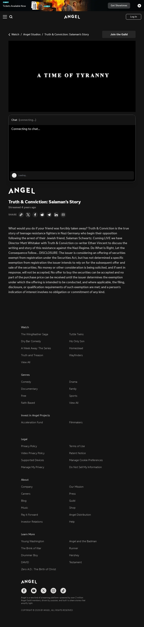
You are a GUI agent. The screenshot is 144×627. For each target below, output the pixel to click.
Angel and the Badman (83, 541)
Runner (73, 548)
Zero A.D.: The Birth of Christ (38, 569)
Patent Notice (77, 453)
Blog (24, 500)
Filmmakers (76, 422)
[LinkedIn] (56, 215)
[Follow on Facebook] (24, 590)
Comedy (26, 381)
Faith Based (28, 402)
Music (24, 507)
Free (23, 395)
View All (25, 362)
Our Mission (76, 486)
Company (26, 486)
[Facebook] (35, 215)
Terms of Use (77, 446)
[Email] (63, 215)
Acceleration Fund (32, 422)
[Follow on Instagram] (53, 590)
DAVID (25, 562)
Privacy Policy (29, 446)
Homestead (76, 348)
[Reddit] (42, 215)
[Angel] (72, 17)
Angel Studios (32, 34)
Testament (75, 562)
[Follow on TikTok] (63, 590)
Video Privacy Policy (32, 453)
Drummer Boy (29, 555)
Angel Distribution (80, 514)
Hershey (74, 555)
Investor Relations (32, 521)
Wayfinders (76, 355)
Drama (73, 381)
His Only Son (76, 341)
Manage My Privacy (32, 467)
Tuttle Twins (76, 334)
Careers (25, 493)
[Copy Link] (21, 215)
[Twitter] (28, 215)
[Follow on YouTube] (34, 590)
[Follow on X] (43, 590)
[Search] (11, 17)
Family (72, 388)
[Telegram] (49, 215)
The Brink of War (31, 548)
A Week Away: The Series (36, 348)
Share (12, 214)
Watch (15, 34)
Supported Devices (32, 460)
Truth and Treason (32, 355)
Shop (72, 507)
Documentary (29, 388)
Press (72, 493)
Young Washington (32, 541)
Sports (73, 395)
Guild (72, 500)
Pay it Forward (29, 514)
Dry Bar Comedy (31, 341)
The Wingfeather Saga (34, 334)
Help (72, 521)
